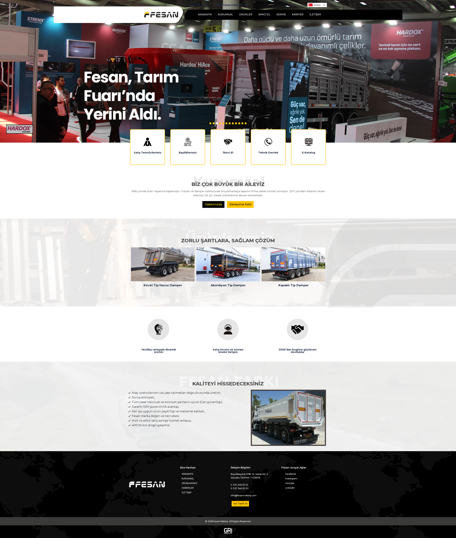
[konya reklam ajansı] (228, 533)
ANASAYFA (205, 14)
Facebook (290, 474)
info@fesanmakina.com (230, 5)
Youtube (289, 483)
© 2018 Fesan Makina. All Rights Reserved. (228, 521)
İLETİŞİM (315, 14)
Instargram (291, 478)
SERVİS (281, 14)
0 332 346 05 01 (197, 5)
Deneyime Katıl (240, 204)
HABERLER (188, 487)
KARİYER (298, 14)
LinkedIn (290, 487)
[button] (210, 123)
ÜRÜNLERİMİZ (189, 483)
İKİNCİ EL (264, 14)
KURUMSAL (225, 14)
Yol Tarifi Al (240, 503)
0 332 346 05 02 (240, 488)
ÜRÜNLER (245, 14)
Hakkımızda (213, 204)
